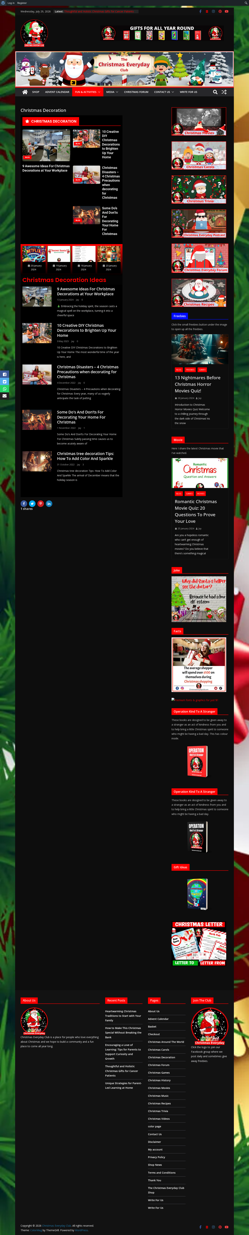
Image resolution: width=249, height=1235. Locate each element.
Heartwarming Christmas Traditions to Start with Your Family (123, 1015)
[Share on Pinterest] (41, 503)
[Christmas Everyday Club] (25, 92)
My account (155, 1149)
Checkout (154, 1034)
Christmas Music (158, 1095)
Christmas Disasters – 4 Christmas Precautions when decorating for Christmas (87, 371)
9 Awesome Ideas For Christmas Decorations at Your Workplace (86, 291)
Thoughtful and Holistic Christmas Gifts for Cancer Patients (121, 1071)
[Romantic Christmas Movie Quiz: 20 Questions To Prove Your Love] (200, 473)
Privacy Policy (156, 1157)
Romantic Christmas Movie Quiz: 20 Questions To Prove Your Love (196, 511)
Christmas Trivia (158, 1111)
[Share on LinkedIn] (49, 503)
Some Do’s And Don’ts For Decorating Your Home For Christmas (110, 221)
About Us (153, 1011)
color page (154, 1126)
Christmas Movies (159, 1088)
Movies (200, 493)
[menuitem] (3, 3)
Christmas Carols (158, 1049)
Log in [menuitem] (11, 2)
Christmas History (159, 1080)
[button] (98, 92)
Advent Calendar (57, 92)
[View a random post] (224, 92)
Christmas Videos (159, 1118)
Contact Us (162, 92)
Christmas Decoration (161, 1057)
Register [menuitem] (22, 2)
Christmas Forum (136, 92)
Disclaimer (154, 1142)
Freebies (190, 369)
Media (110, 92)
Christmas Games (159, 1072)
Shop (35, 92)
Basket (152, 1026)
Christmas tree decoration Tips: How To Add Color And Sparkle (85, 456)
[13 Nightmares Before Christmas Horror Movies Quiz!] (200, 349)
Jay (77, 299)
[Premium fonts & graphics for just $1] (195, 700)
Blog (178, 369)
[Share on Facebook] (24, 503)
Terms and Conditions (162, 1172)
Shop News (155, 1165)
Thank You (154, 1180)
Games (202, 369)
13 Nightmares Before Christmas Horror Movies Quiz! (198, 384)
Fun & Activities (85, 92)
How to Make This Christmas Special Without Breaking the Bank (123, 1032)
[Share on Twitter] (32, 503)
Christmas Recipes (159, 1103)
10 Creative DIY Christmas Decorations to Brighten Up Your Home (111, 144)
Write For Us (188, 92)
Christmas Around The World (166, 1042)
